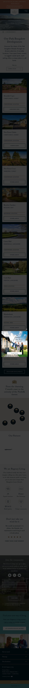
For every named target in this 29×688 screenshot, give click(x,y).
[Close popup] (27, 329)
